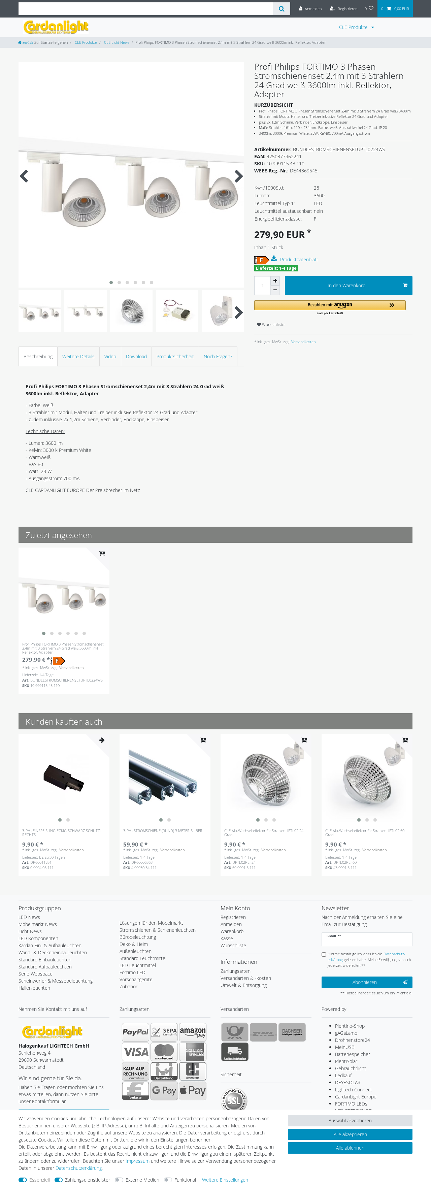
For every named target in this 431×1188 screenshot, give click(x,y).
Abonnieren (365, 982)
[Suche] (281, 8)
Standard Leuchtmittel (143, 958)
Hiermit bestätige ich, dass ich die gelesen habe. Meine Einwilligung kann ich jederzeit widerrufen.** (369, 959)
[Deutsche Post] (235, 1032)
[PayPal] (135, 1032)
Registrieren (233, 917)
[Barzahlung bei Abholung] (164, 1071)
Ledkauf (343, 1075)
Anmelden (231, 924)
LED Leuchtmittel (138, 965)
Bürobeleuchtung (138, 937)
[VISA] (135, 1051)
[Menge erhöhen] (275, 281)
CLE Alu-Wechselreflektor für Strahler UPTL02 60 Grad (364, 833)
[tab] (38, 356)
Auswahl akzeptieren (350, 1120)
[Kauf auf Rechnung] (135, 1071)
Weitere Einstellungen (225, 1180)
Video (110, 356)
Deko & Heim (134, 944)
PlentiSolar (346, 1061)
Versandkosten (303, 341)
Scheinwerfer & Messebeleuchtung (56, 981)
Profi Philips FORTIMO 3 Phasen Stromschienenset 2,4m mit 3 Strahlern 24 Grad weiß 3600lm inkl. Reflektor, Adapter (63, 648)
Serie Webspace (36, 973)
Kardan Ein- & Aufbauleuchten (50, 945)
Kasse (227, 938)
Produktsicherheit (175, 356)
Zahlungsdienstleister (87, 1180)
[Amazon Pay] (192, 1032)
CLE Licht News (116, 42)
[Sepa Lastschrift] (164, 1032)
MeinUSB (345, 1047)
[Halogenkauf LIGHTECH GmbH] (52, 1031)
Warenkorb (232, 931)
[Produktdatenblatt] (275, 259)
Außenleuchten (136, 951)
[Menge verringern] (275, 290)
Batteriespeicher (352, 1054)
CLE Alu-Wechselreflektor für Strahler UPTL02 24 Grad (263, 833)
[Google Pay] (164, 1090)
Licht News (30, 931)
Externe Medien (142, 1180)
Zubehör (128, 986)
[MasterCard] (164, 1051)
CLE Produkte (354, 27)
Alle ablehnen (350, 1148)
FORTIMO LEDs (351, 1103)
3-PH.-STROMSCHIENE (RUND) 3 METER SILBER (162, 831)
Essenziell (39, 1180)
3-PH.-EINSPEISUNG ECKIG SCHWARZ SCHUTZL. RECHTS (62, 833)
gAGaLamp (346, 1033)
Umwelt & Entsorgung (244, 985)
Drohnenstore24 (352, 1040)
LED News (29, 917)
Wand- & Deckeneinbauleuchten (53, 952)
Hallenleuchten (34, 988)
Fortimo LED (132, 972)
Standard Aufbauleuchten (45, 966)
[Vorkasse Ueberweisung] (135, 1090)
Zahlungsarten (236, 971)
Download (136, 356)
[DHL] (263, 1032)
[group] (64, 593)
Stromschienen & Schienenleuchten (158, 930)
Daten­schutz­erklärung (79, 1168)
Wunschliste (273, 324)
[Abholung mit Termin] (235, 1051)
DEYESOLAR (347, 1082)
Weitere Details (78, 356)
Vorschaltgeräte (136, 979)
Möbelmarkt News (38, 924)
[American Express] (192, 1051)
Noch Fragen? (218, 356)
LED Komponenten (38, 938)
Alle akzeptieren (350, 1134)
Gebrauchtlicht (350, 1068)
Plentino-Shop (350, 1026)
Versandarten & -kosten (246, 978)
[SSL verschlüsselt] (234, 1101)
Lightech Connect (353, 1089)
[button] (330, 308)
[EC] (192, 1071)
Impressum (138, 1161)
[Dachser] (292, 1032)
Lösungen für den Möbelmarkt (151, 923)
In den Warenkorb (346, 285)
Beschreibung (38, 356)
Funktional (185, 1180)
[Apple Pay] (192, 1090)
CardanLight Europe (355, 1096)
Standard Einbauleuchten (45, 959)
